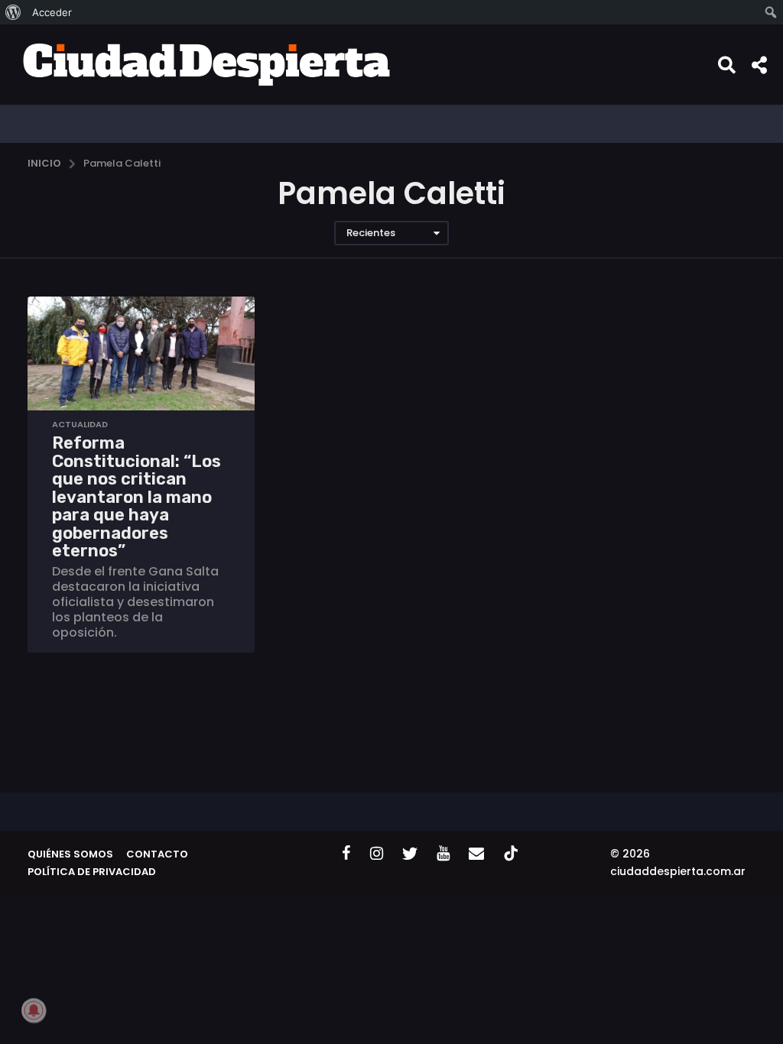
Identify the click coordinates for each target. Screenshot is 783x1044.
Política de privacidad (92, 871)
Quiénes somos (70, 854)
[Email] (476, 853)
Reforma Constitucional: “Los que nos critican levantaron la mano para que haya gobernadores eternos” (136, 497)
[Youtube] (443, 853)
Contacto (157, 854)
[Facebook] (346, 853)
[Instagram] (376, 853)
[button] (727, 64)
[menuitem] (13, 12)
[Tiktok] (510, 853)
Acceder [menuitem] (52, 12)
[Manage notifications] (33, 1010)
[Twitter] (409, 853)
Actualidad (80, 424)
